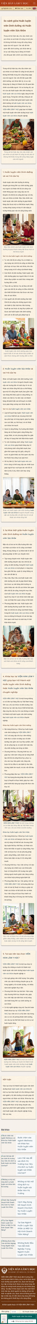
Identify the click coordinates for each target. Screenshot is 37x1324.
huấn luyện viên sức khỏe (12, 94)
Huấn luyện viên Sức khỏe (17, 368)
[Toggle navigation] (34, 3)
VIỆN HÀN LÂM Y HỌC (14, 3)
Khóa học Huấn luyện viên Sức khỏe (16, 832)
